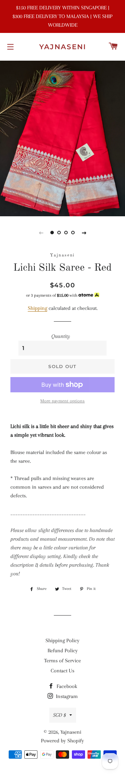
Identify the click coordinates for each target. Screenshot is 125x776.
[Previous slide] (41, 232)
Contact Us (62, 671)
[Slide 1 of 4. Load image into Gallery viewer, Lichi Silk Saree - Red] (52, 232)
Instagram (66, 696)
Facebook (66, 686)
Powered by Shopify (62, 741)
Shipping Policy (62, 640)
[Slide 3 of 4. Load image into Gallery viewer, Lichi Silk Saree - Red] (65, 232)
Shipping (37, 308)
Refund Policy (63, 650)
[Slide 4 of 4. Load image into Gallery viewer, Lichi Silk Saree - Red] (72, 232)
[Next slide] (84, 232)
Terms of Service (62, 660)
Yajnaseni (62, 47)
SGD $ (59, 715)
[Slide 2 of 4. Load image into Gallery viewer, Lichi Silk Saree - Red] (59, 232)
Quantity (60, 336)
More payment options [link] (62, 400)
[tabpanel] (62, 137)
